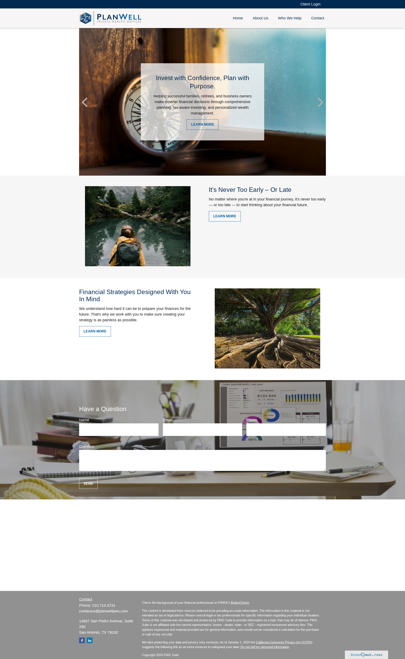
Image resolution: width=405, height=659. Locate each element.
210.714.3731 (103, 605)
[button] (238, 18)
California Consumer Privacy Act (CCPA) (284, 642)
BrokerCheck (240, 602)
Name (84, 420)
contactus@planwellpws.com (103, 611)
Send (88, 483)
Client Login (310, 4)
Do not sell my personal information (264, 647)
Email (167, 420)
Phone (251, 420)
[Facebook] (82, 640)
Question (86, 446)
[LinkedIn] (89, 640)
